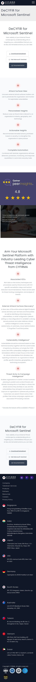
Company (6, 483)
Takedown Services (9, 486)
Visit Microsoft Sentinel (18, 59)
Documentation (18, 65)
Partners (5, 491)
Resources (6, 494)
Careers (5, 497)
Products (5, 489)
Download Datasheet (18, 54)
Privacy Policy (7, 500)
